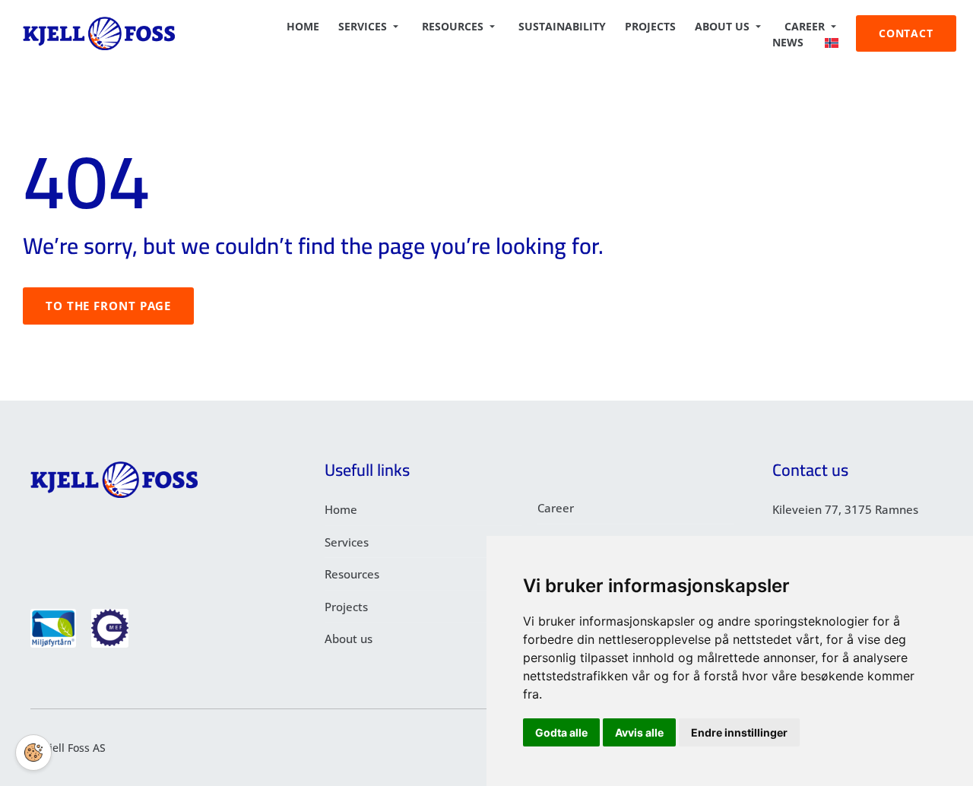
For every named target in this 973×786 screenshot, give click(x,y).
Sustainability (562, 26)
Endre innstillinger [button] (739, 732)
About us (722, 26)
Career (804, 26)
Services (362, 26)
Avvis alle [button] (639, 732)
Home (303, 26)
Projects (650, 26)
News (787, 42)
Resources (452, 26)
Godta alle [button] (561, 732)
